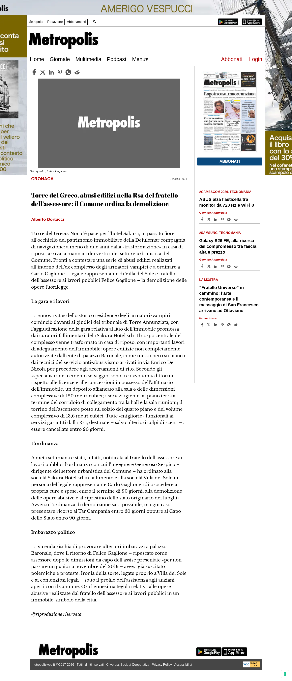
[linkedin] (51, 72)
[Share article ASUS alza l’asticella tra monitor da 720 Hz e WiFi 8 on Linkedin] (216, 219)
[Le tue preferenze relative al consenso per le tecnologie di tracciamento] (285, 674)
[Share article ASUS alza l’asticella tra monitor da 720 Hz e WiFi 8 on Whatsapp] (229, 219)
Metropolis (35, 21)
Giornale (60, 59)
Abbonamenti (76, 21)
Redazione (55, 21)
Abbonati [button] (229, 161)
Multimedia (88, 59)
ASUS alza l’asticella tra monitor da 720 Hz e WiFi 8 (226, 202)
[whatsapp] (68, 72)
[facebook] (34, 72)
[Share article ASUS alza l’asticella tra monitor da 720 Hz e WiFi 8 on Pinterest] (222, 219)
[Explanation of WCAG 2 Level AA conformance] (251, 666)
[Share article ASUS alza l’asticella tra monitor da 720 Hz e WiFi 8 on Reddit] (236, 219)
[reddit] (77, 72)
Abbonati (231, 59)
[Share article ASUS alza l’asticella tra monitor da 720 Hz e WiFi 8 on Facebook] (202, 219)
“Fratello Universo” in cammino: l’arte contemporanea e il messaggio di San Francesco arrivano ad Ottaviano (228, 299)
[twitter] (43, 72)
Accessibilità (183, 664)
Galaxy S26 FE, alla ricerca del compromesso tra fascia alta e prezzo (227, 246)
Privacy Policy (162, 664)
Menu (138, 59)
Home (37, 59)
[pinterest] (60, 72)
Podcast (117, 59)
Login (255, 59)
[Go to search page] (94, 21)
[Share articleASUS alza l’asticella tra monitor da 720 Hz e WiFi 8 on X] (209, 219)
